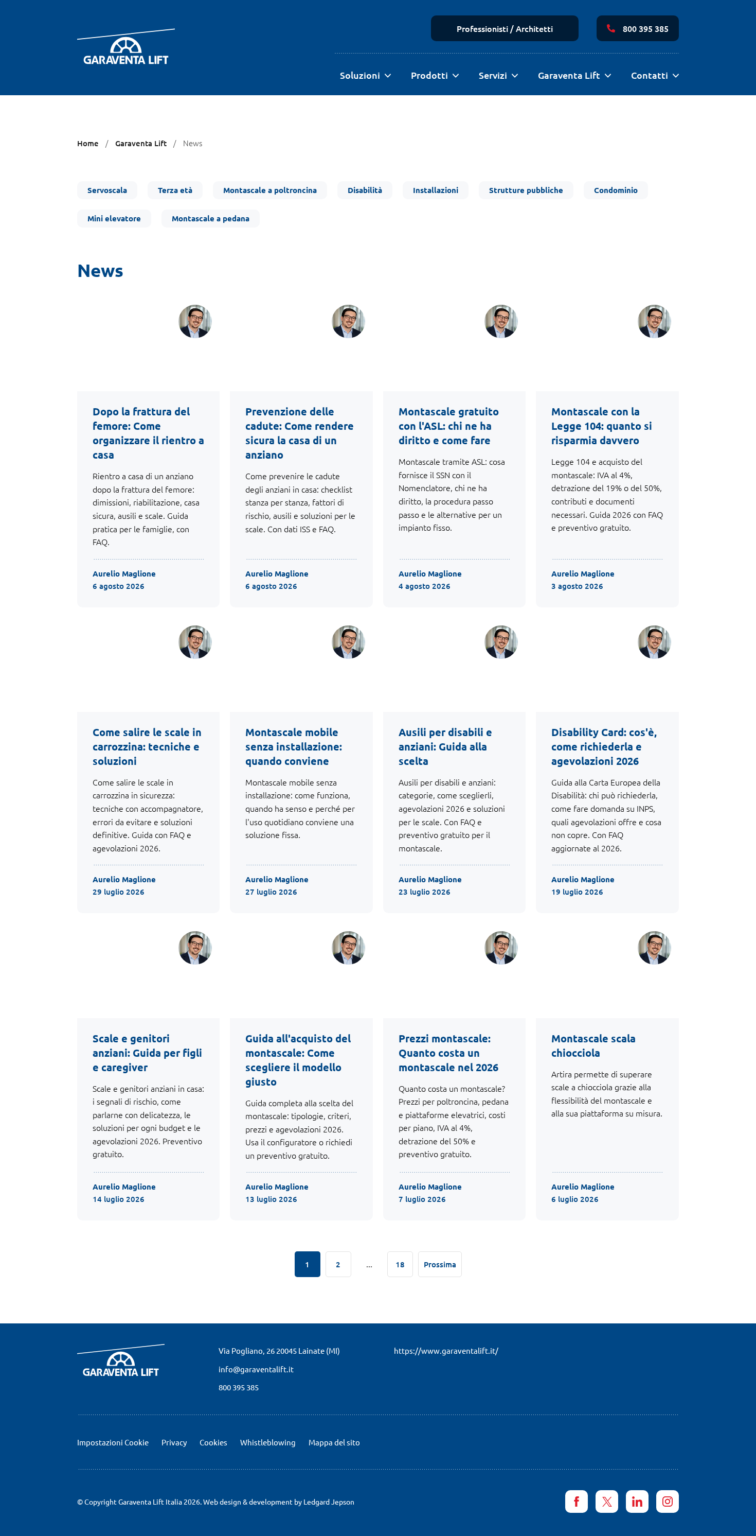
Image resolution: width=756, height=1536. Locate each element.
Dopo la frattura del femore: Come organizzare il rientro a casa (148, 433)
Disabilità (365, 190)
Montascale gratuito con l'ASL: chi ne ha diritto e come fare (449, 426)
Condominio (616, 190)
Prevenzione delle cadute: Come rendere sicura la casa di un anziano (299, 433)
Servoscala (107, 190)
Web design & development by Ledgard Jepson (278, 1501)
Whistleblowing (268, 1442)
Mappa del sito (334, 1442)
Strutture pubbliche (526, 190)
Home (88, 143)
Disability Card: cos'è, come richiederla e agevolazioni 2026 (604, 746)
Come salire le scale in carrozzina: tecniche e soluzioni (147, 746)
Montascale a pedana (210, 218)
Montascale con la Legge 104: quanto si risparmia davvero (601, 426)
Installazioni (435, 190)
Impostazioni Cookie (113, 1442)
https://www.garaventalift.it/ (446, 1350)
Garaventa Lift (569, 75)
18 (400, 1264)
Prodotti (429, 75)
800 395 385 (646, 28)
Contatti (649, 75)
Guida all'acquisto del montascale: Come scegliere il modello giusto (298, 1060)
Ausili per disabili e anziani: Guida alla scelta (445, 746)
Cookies (213, 1442)
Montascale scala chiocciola (593, 1045)
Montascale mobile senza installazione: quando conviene (293, 746)
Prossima (440, 1264)
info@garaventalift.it (256, 1369)
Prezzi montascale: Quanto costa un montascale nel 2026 (448, 1053)
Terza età (175, 190)
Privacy (174, 1442)
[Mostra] (387, 76)
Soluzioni (360, 75)
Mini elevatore (114, 218)
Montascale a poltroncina (270, 190)
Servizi (493, 75)
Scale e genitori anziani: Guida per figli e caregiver (147, 1053)
